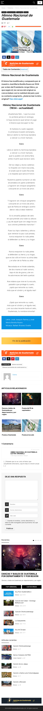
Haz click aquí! (16, 99)
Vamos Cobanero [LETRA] (22, 655)
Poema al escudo (28, 435)
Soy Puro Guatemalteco (23, 592)
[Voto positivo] (12, 26)
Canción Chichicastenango (24, 612)
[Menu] (2, 2)
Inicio (3, 8)
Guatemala (19, 12)
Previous (4, 555)
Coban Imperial (17, 658)
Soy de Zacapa (20, 630)
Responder (35, 449)
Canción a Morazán (19, 682)
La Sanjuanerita (20, 621)
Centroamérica (11, 12)
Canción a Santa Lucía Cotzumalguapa (26, 673)
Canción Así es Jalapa (20, 664)
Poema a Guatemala (9, 435)
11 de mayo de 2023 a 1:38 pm (19, 455)
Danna (15, 375)
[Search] (34, 2)
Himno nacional (17, 364)
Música (26, 12)
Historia (10, 8)
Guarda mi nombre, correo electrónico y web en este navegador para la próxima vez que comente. (21, 522)
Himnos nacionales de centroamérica (14, 367)
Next (40, 555)
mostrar (24, 69)
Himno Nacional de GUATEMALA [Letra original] (24, 452)
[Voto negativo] (9, 26)
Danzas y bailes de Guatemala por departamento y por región (20, 575)
